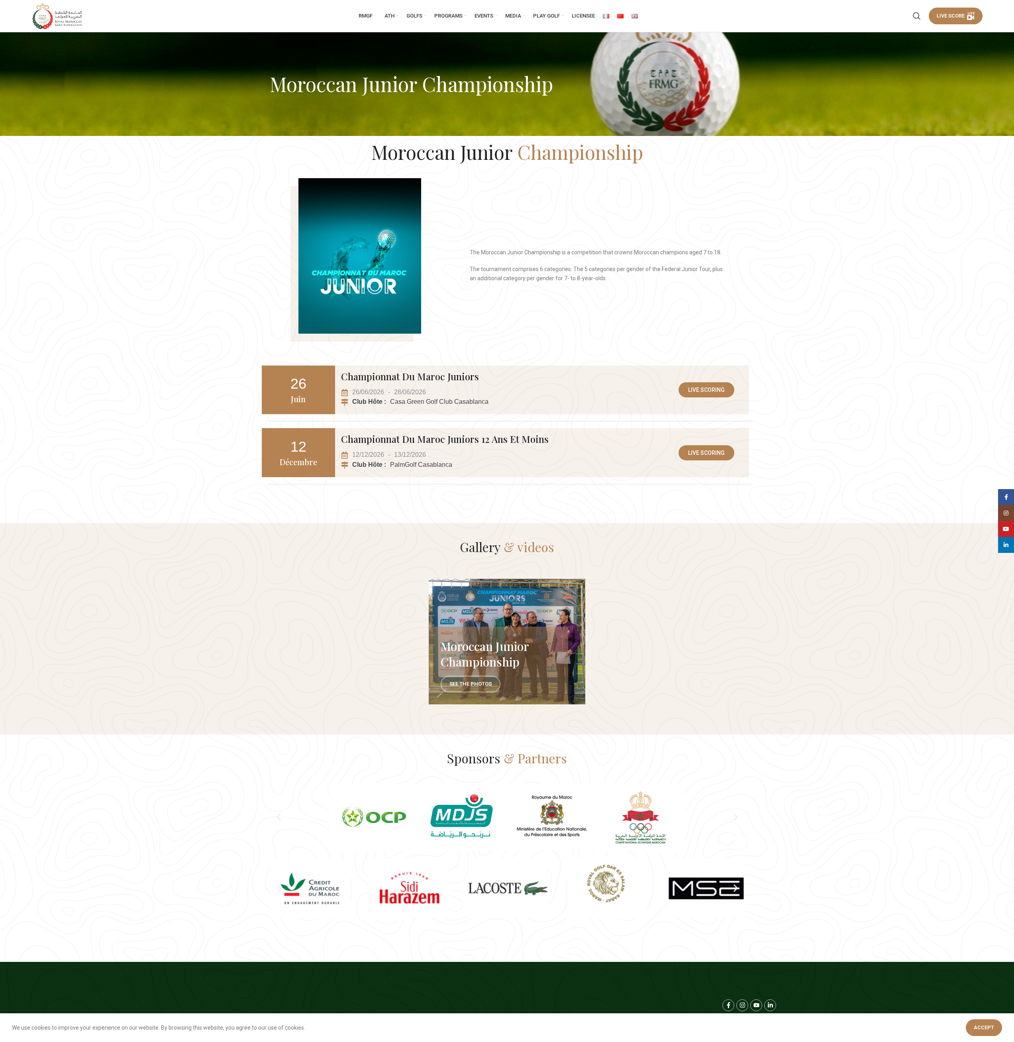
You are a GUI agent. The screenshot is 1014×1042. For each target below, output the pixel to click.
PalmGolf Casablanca (421, 464)
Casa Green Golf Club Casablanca (439, 401)
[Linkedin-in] (770, 1005)
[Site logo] (57, 15)
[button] (279, 817)
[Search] (917, 16)
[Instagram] (742, 1005)
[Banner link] (507, 641)
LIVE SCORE (951, 16)
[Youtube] (756, 1005)
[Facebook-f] (728, 1005)
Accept (984, 1027)
